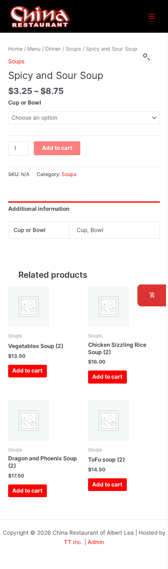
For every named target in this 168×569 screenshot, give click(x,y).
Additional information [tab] (39, 208)
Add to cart (57, 148)
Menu (33, 49)
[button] (146, 57)
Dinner (53, 49)
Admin (96, 542)
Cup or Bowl (24, 102)
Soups (73, 49)
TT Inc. (73, 542)
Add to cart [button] (27, 370)
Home (15, 49)
